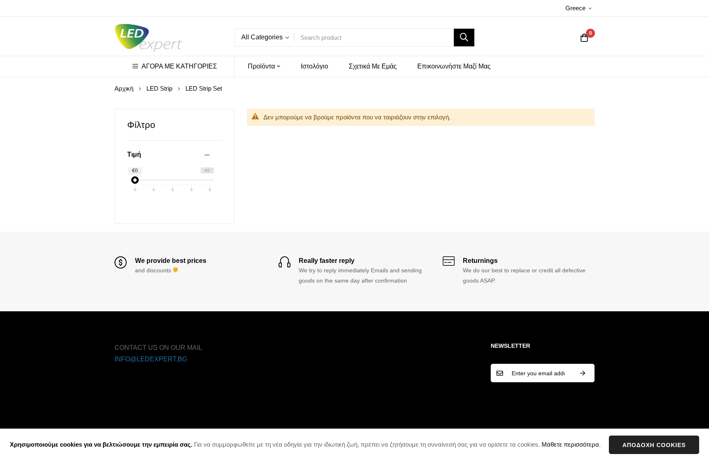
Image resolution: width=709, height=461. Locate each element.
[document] (354, 445)
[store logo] (149, 37)
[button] (580, 8)
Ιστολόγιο (314, 66)
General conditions (267, 347)
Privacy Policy (260, 359)
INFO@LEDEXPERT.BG (150, 359)
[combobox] (384, 37)
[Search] (464, 37)
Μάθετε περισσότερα (570, 444)
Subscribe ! (582, 373)
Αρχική (124, 88)
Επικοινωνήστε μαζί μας (454, 66)
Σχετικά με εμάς (373, 66)
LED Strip (160, 88)
